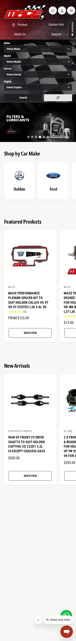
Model (7, 55)
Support (56, 34)
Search (23, 97)
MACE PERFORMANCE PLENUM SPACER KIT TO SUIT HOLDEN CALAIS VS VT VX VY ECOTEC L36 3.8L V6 (28, 300)
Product (19, 25)
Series (7, 68)
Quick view (30, 332)
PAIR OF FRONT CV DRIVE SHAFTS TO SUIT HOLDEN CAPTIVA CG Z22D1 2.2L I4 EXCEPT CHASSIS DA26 (26, 444)
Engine (7, 81)
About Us (19, 34)
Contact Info (56, 24)
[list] (38, 181)
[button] (53, 10)
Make (7, 43)
